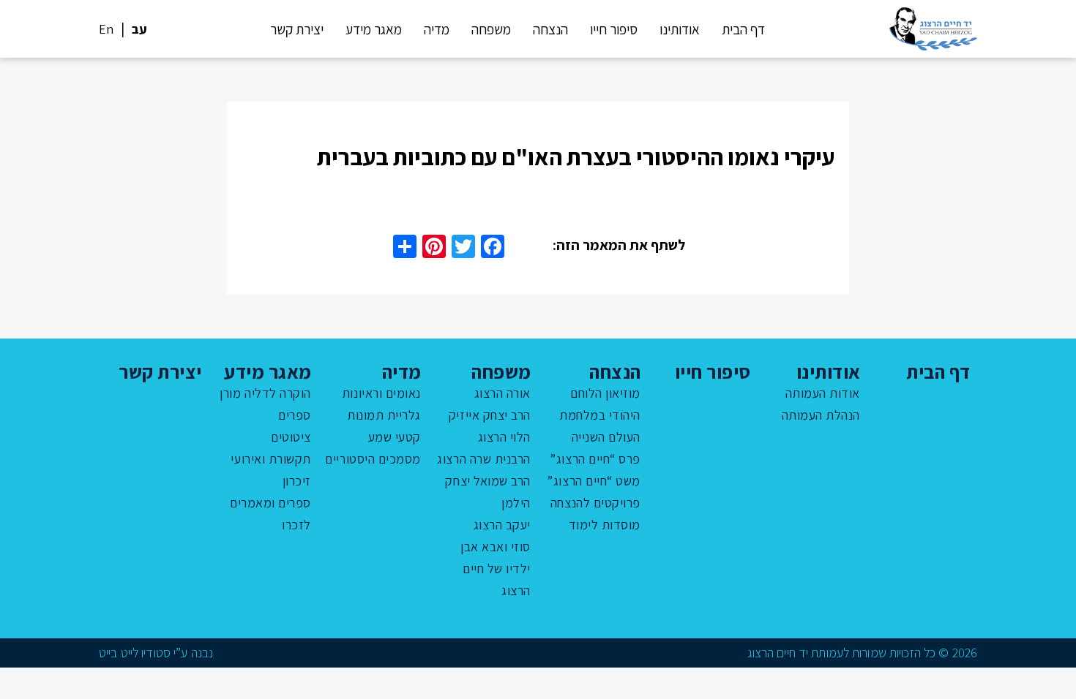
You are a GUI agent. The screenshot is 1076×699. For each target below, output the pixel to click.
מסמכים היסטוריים (373, 458)
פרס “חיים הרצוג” (595, 458)
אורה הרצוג (502, 393)
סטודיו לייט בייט (135, 652)
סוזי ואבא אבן (495, 546)
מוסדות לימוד (604, 524)
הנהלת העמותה (821, 415)
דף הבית (743, 29)
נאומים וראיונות (381, 393)
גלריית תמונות (384, 415)
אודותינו (680, 29)
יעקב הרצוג (502, 524)
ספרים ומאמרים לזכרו (270, 513)
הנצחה (550, 29)
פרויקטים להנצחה (595, 502)
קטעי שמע (394, 436)
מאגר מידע (373, 29)
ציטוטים (291, 436)
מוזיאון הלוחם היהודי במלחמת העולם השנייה (599, 415)
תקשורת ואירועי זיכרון (271, 469)
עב (139, 28)
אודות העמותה (822, 393)
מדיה (436, 29)
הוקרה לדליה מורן (265, 393)
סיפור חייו (614, 29)
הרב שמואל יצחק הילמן (488, 491)
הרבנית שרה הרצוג (484, 458)
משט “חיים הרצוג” (593, 480)
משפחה (491, 29)
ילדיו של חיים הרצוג (497, 579)
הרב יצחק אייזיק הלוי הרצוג (490, 426)
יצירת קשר (297, 29)
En (106, 28)
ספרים (294, 415)
